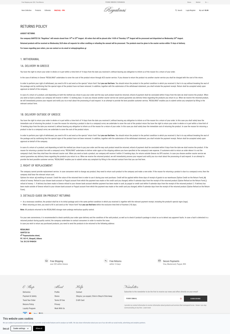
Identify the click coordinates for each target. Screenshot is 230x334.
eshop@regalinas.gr (78, 48)
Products (38, 10)
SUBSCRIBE (195, 299)
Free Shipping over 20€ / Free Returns (33, 2)
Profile (57, 292)
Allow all (39, 328)
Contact (79, 292)
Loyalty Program (29, 308)
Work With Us (60, 308)
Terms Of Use (60, 300)
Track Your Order (29, 300)
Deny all (6, 328)
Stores (189, 2)
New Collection (27, 10)
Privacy (57, 304)
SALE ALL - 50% (59, 10)
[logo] (115, 10)
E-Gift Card (80, 300)
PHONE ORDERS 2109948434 (115, 2)
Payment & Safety (30, 296)
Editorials (48, 10)
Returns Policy (28, 304)
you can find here (108, 83)
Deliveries (26, 292)
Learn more (147, 308)
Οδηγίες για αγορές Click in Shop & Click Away (94, 296)
